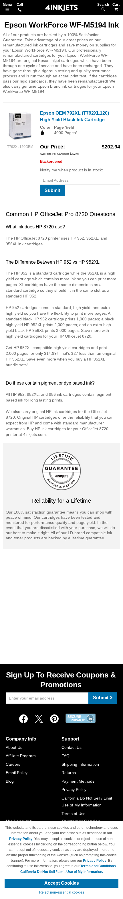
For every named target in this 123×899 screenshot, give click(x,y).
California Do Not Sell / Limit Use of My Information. (61, 872)
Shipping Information (80, 764)
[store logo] (61, 8)
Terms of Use (73, 813)
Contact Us (71, 747)
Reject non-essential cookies (61, 892)
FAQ (65, 755)
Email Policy (16, 772)
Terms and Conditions (98, 866)
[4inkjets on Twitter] (39, 719)
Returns (68, 772)
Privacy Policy (73, 789)
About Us (14, 747)
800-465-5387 (20, 10)
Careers (13, 764)
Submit (52, 190)
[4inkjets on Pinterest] (54, 719)
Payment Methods (77, 781)
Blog (10, 781)
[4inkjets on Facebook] (23, 719)
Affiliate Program (21, 755)
